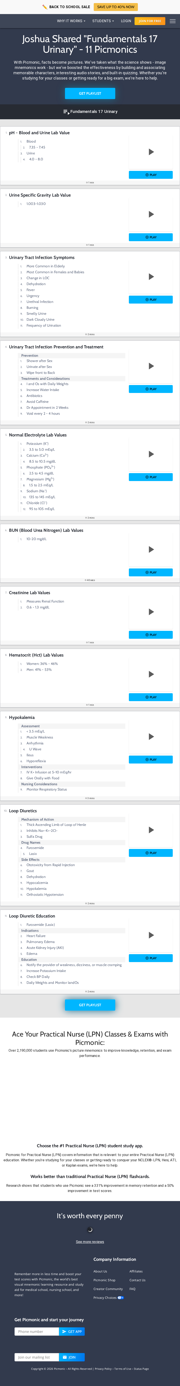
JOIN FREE (150, 21)
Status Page (141, 1369)
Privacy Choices (105, 1298)
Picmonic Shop (104, 1280)
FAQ (132, 1289)
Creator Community (108, 1289)
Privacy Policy (103, 1369)
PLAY (153, 175)
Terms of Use (122, 1369)
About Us (100, 1271)
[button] (90, 1100)
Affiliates (136, 1271)
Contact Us (138, 1280)
